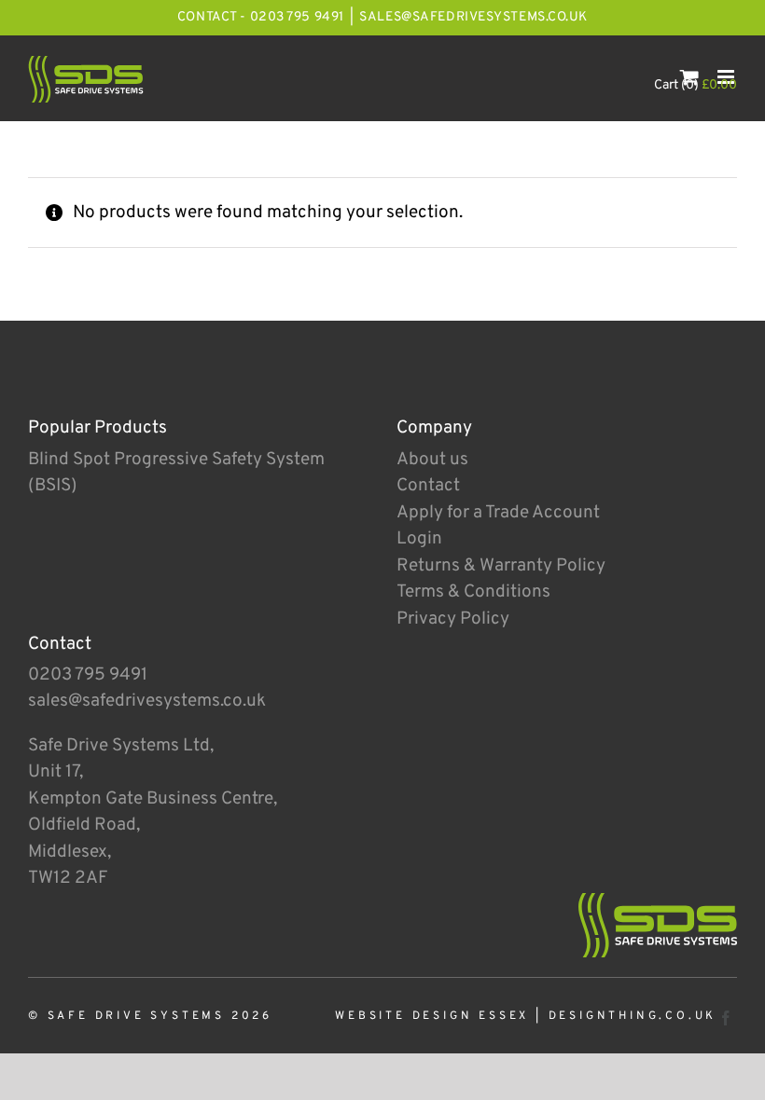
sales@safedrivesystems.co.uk (473, 17)
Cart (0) (695, 85)
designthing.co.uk (633, 1016)
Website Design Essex (432, 1016)
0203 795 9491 (87, 675)
